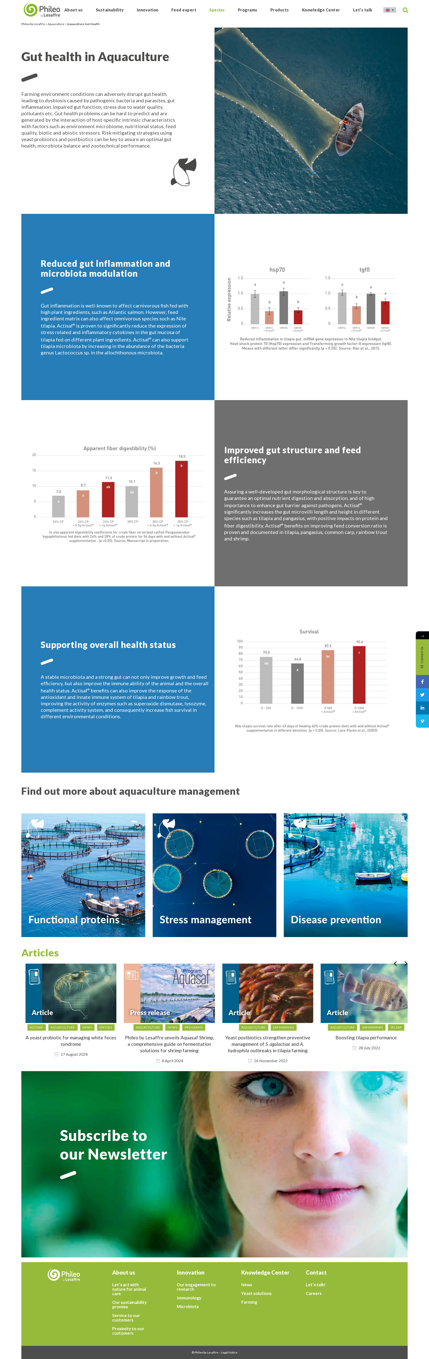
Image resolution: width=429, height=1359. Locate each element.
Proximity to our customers (128, 1330)
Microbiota (188, 1306)
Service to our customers (126, 1317)
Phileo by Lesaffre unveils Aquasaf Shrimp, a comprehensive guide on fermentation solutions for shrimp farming (165, 1044)
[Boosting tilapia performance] (362, 993)
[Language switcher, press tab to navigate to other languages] (389, 10)
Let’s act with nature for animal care (129, 1289)
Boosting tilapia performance (362, 1037)
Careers (314, 1293)
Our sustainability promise (129, 1304)
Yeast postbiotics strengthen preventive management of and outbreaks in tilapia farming (263, 1044)
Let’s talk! (315, 1285)
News (246, 1285)
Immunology (189, 1298)
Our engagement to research (196, 1287)
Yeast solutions (256, 1293)
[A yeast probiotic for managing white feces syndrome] (67, 993)
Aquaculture (56, 24)
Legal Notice (229, 1352)
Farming (249, 1302)
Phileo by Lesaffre (33, 24)
